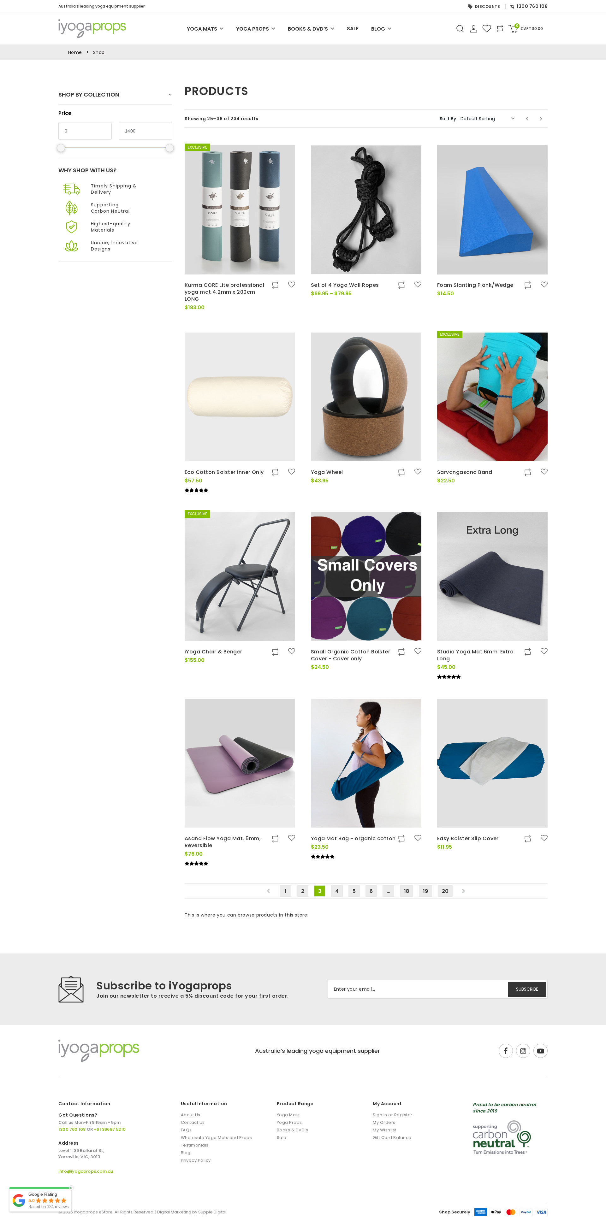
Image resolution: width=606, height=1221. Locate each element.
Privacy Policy (196, 1160)
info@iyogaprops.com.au (85, 1171)
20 (445, 891)
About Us (190, 1115)
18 (406, 891)
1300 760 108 (532, 6)
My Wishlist (384, 1130)
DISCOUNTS (487, 6)
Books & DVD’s (308, 28)
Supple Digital (212, 1212)
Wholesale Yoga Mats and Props (216, 1138)
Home (75, 52)
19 (425, 891)
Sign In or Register (393, 1115)
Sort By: (448, 118)
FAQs (186, 1130)
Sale (353, 28)
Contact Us (193, 1122)
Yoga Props (252, 28)
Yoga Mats (202, 28)
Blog (378, 28)
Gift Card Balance (392, 1138)
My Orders (384, 1122)
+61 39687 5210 (110, 1129)
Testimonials (195, 1145)
